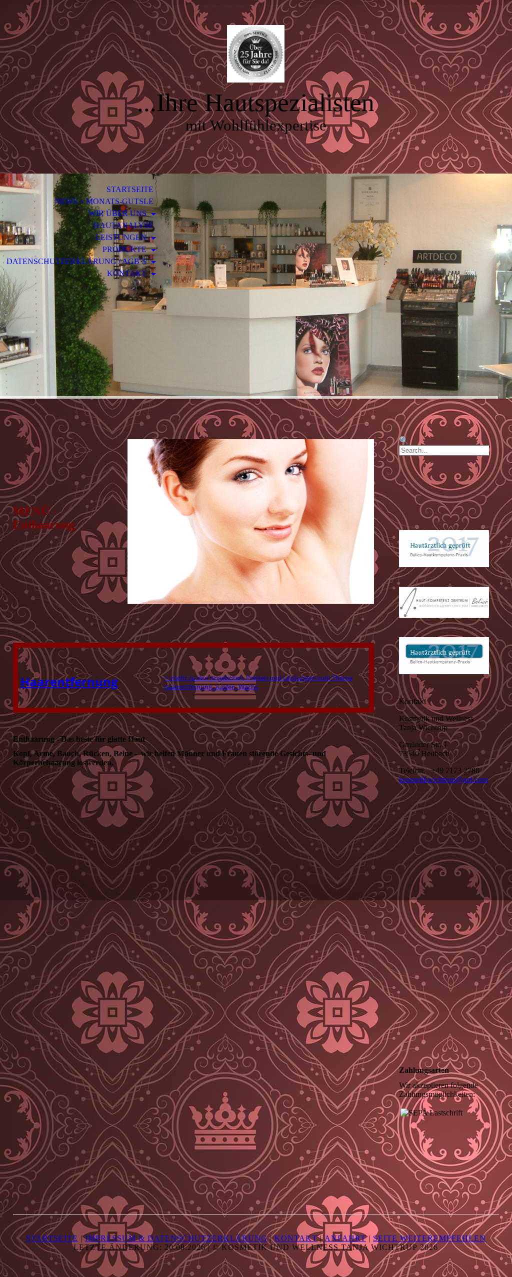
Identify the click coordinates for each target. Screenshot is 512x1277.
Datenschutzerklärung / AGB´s (77, 261)
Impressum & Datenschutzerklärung (176, 1238)
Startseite (130, 189)
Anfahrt (345, 1238)
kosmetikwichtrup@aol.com (443, 779)
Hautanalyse (124, 225)
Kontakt (127, 273)
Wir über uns (118, 213)
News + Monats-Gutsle (104, 201)
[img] (256, 54)
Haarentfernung (69, 681)
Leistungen (122, 237)
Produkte (125, 249)
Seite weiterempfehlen (429, 1238)
